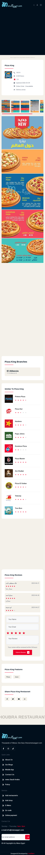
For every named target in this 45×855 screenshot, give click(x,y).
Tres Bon (18, 508)
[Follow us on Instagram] (8, 748)
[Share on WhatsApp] (24, 699)
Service (4, 790)
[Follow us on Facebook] (3, 748)
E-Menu (8, 805)
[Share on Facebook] (7, 699)
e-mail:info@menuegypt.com (13, 830)
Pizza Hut (18, 409)
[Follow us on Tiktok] (13, 748)
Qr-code (8, 810)
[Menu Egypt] (12, 5)
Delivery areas (21, 89)
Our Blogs (9, 765)
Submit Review (21, 652)
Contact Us (9, 775)
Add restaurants (11, 795)
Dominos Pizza (21, 446)
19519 (18, 72)
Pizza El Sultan (21, 483)
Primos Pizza (20, 396)
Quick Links (6, 755)
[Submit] (28, 837)
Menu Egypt (20, 843)
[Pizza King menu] (6, 106)
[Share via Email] (18, 699)
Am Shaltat (19, 471)
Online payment (11, 815)
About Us (9, 760)
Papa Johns (19, 434)
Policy (7, 784)
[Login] (37, 5)
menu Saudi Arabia (12, 780)
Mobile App (9, 770)
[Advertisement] (22, 33)
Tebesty (18, 496)
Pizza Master (20, 459)
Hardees (18, 421)
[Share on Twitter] (13, 699)
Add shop (9, 800)
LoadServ (31, 853)
